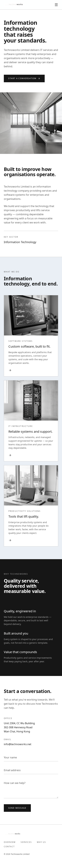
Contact (9, 846)
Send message (17, 808)
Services (26, 842)
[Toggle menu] (56, 5)
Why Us (41, 842)
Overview (10, 842)
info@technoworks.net (17, 744)
